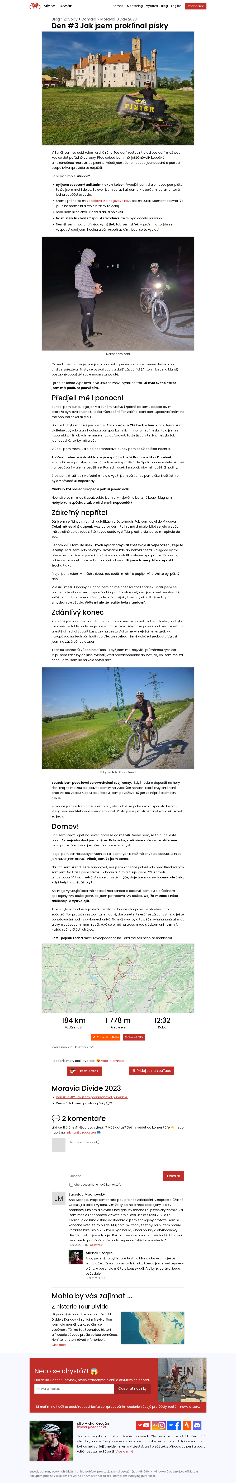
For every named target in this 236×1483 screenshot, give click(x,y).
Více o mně (124, 1451)
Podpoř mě (196, 6)
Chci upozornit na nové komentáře (97, 1185)
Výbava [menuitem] (152, 6)
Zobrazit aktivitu (108, 1037)
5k (140, 1425)
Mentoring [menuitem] (135, 6)
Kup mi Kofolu (88, 1071)
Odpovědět (96, 1244)
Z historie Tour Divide (80, 1306)
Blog (56, 19)
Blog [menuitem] (164, 6)
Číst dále (59, 1345)
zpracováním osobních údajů (128, 1406)
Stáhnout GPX (134, 1037)
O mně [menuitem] (118, 6)
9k (171, 1425)
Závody (71, 19)
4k (155, 1425)
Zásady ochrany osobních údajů (51, 1472)
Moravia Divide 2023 (118, 19)
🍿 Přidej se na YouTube (151, 1070)
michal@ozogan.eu (81, 1132)
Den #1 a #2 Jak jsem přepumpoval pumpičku (92, 1097)
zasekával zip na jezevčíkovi (108, 201)
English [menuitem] (176, 6)
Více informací (112, 1061)
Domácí (89, 19)
